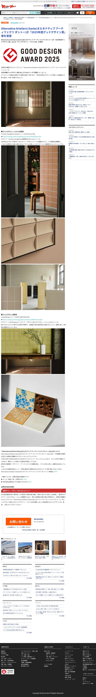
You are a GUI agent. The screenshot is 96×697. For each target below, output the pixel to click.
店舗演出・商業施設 (50, 653)
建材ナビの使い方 (57, 8)
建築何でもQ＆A (69, 669)
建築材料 (3, 651)
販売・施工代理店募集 (70, 671)
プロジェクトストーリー (70, 662)
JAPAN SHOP (68, 675)
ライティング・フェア (70, 679)
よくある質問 (67, 8)
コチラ (55, 472)
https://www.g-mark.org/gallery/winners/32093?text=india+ (23, 320)
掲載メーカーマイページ (88, 1)
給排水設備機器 (24, 664)
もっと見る (29, 578)
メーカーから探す (48, 664)
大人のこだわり (49, 660)
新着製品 (46, 666)
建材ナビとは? (48, 8)
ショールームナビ (69, 655)
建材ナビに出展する (77, 1)
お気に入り (70, 13)
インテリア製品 (4, 655)
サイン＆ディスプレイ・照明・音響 (29, 651)
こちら (24, 479)
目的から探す (47, 651)
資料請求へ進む (90, 12)
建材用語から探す (25, 666)
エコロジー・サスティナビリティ (8, 662)
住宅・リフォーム (50, 655)
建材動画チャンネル (69, 668)
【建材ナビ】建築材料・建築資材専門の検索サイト (15, 17)
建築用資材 (3, 653)
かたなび (67, 653)
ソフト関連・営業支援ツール (27, 656)
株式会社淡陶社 (45, 17)
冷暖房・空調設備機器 (26, 662)
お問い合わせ (18, 521)
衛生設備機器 (24, 660)
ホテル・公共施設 (50, 658)
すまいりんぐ (68, 656)
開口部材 (3, 656)
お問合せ (67, 673)
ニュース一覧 (53, 17)
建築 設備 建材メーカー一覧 (34, 17)
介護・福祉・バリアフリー (52, 656)
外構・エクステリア (25, 653)
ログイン (60, 13)
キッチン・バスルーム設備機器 (28, 658)
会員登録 (49, 13)
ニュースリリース (69, 651)
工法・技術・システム (6, 658)
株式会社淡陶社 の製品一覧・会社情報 (33, 530)
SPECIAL (67, 664)
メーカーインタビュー (70, 660)
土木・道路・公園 (25, 655)
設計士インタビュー (69, 658)
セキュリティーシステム (6, 666)
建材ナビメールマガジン (70, 666)
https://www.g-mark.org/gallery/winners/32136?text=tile (22, 136)
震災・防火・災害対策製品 (7, 660)
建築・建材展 (68, 677)
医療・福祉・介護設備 (6, 664)
